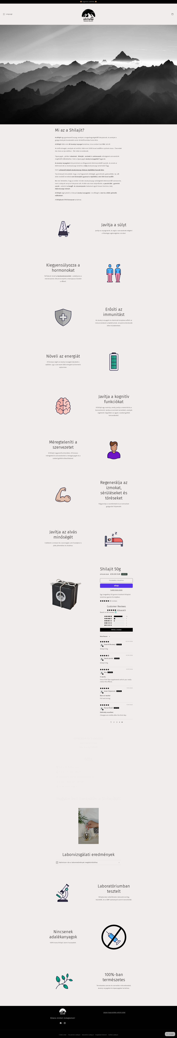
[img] (104, 642)
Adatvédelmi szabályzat (88, 1034)
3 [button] (116, 722)
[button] (4, 14)
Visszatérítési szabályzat (74, 1034)
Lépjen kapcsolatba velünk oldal (114, 1012)
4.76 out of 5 (121, 610)
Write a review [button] (116, 630)
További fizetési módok (116, 590)
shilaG (65, 1034)
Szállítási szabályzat (113, 1034)
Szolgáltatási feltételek (101, 1034)
